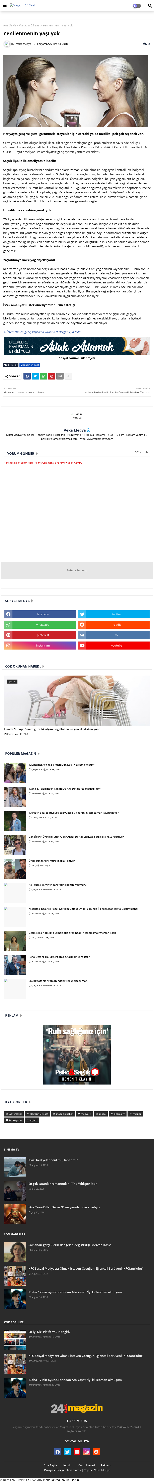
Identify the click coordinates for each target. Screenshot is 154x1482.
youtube (116, 645)
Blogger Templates (68, 1470)
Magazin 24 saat (30, 25)
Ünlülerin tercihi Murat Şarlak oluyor (52, 860)
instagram (43, 645)
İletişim (67, 1465)
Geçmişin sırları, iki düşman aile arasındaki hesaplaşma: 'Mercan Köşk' (72, 933)
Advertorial (15, 1114)
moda (102, 1114)
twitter (116, 614)
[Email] (60, 376)
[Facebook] (27, 376)
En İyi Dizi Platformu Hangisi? (49, 1331)
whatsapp (43, 625)
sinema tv (119, 1114)
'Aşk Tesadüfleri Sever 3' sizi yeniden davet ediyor (64, 1207)
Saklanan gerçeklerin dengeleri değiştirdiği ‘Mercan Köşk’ (69, 1245)
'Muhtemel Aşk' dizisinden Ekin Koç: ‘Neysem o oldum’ (62, 764)
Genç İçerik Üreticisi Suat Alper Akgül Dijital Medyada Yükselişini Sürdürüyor (76, 836)
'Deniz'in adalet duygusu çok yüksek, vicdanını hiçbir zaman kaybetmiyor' (74, 812)
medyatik (86, 1114)
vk (116, 635)
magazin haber (64, 1114)
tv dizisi (137, 1114)
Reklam (105, 1465)
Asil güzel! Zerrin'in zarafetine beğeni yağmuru (57, 885)
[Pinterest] (51, 376)
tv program (15, 1120)
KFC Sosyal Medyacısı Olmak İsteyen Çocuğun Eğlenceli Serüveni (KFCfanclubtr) (85, 1268)
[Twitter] (35, 376)
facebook (43, 614)
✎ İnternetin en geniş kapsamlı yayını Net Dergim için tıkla (41, 332)
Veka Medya (75, 430)
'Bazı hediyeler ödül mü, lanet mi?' (53, 1160)
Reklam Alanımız (77, 570)
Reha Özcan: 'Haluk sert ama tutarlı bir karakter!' (59, 957)
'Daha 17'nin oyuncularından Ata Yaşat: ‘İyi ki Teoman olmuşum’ (75, 1292)
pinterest (43, 635)
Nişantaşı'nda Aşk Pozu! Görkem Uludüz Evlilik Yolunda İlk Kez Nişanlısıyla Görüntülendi (83, 909)
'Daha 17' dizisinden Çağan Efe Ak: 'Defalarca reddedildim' (65, 788)
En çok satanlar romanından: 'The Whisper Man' (58, 981)
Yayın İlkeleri (86, 1465)
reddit (117, 625)
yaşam (33, 1120)
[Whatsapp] (43, 376)
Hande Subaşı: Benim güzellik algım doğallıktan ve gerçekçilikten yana (52, 729)
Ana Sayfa (9, 25)
